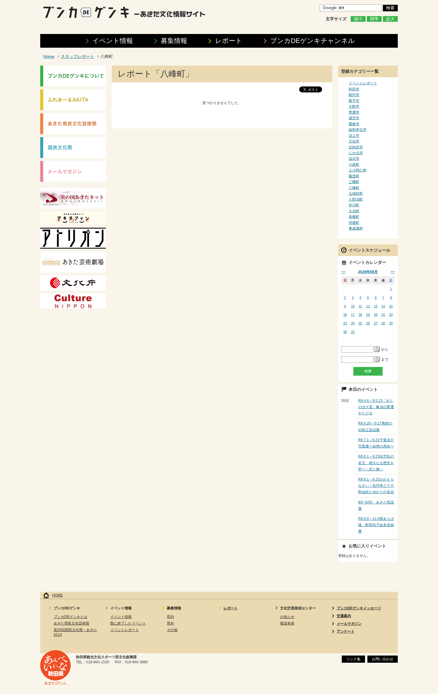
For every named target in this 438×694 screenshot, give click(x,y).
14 (383, 306)
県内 (170, 617)
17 (353, 314)
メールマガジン (349, 624)
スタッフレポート (77, 56)
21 (383, 314)
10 (353, 306)
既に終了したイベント (128, 623)
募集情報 (174, 40)
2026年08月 (368, 272)
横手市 (354, 101)
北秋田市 (356, 147)
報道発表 (287, 623)
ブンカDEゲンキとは (70, 617)
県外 (170, 623)
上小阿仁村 (357, 170)
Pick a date (377, 349)
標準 (374, 19)
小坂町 (354, 164)
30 (345, 332)
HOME (57, 595)
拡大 (390, 19)
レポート (228, 40)
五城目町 (356, 193)
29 (391, 323)
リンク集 (353, 659)
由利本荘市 (357, 130)
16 (345, 314)
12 (368, 306)
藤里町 (354, 176)
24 (353, 323)
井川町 (354, 205)
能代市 (354, 95)
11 (360, 306)
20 (376, 314)
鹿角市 (354, 124)
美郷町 (354, 217)
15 (391, 306)
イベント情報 (112, 40)
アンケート (346, 631)
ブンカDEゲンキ (312, 40)
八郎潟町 (356, 199)
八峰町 (354, 188)
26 (368, 323)
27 (376, 323)
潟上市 (354, 136)
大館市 (354, 106)
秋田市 (354, 89)
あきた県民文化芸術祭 (71, 623)
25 (360, 323)
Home (49, 56)
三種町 (354, 182)
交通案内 (344, 616)
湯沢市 (354, 118)
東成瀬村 (356, 228)
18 (360, 314)
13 (376, 306)
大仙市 (354, 141)
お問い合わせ (382, 659)
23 (345, 323)
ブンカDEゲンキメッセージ (359, 608)
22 (391, 314)
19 (368, 314)
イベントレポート (363, 83)
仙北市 (354, 159)
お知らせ (287, 617)
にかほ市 (356, 153)
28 (383, 323)
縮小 (358, 19)
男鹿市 (354, 112)
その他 (172, 630)
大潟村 (354, 211)
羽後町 (354, 223)
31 (353, 332)
